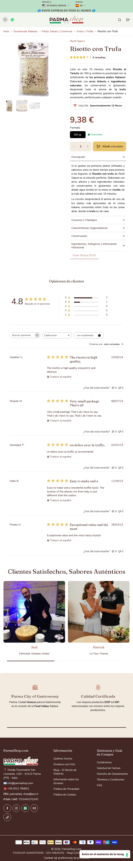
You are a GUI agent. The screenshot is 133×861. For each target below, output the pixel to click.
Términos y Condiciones (110, 779)
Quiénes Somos (63, 758)
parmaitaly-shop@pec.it (24, 794)
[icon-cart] (128, 19)
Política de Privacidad (66, 789)
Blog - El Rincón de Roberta (65, 771)
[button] (109, 146)
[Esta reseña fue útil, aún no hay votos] (113, 388)
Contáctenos (104, 762)
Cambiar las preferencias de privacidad (66, 858)
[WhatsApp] (12, 19)
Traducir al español (60, 376)
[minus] (74, 146)
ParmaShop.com (71, 849)
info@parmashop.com (20, 783)
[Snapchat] (25, 808)
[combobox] (57, 335)
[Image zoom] (33, 69)
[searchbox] (22, 335)
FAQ (99, 785)
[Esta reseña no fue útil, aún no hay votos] (119, 388)
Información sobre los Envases (66, 781)
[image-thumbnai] (9, 105)
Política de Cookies (65, 794)
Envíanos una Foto (64, 764)
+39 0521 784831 (18, 788)
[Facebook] (7, 808)
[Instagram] (16, 808)
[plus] (87, 146)
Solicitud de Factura (108, 768)
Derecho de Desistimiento (112, 774)
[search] (119, 19)
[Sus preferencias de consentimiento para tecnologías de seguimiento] (127, 855)
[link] (84, 255)
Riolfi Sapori (77, 41)
